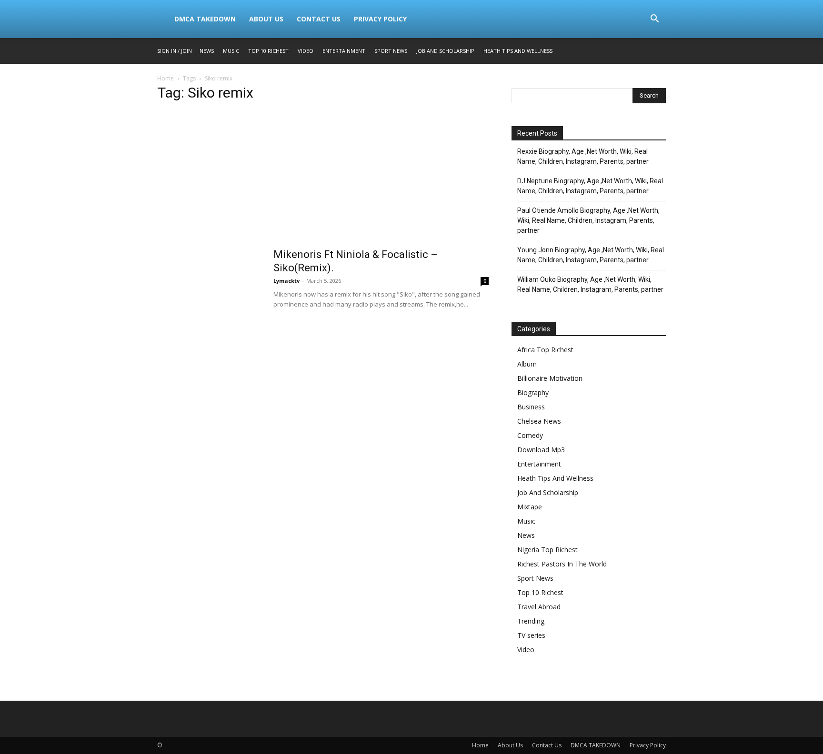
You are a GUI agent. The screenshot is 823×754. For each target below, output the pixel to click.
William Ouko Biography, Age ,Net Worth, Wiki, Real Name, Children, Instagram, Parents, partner (590, 284)
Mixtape (529, 506)
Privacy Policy (380, 18)
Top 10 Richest (268, 50)
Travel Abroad (539, 606)
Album (527, 363)
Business (531, 406)
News (207, 50)
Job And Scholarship (445, 50)
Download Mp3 (541, 449)
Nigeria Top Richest (547, 549)
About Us (266, 18)
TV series (531, 635)
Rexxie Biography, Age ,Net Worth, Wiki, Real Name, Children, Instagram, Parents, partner (583, 156)
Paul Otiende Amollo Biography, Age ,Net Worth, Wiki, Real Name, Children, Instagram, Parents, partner (588, 220)
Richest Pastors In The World (562, 563)
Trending (530, 620)
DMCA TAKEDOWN (205, 18)
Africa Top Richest (545, 349)
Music (231, 50)
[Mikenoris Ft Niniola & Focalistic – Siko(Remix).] (209, 283)
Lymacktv (286, 280)
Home (165, 78)
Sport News (390, 50)
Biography (533, 392)
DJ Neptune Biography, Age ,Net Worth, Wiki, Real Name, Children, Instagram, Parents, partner (590, 186)
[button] (654, 19)
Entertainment (343, 50)
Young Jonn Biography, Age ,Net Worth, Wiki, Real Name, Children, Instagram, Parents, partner (590, 255)
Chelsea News (539, 421)
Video (305, 50)
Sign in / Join (174, 50)
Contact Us (319, 18)
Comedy (530, 435)
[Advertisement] (323, 177)
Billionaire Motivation (549, 378)
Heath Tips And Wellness (517, 50)
